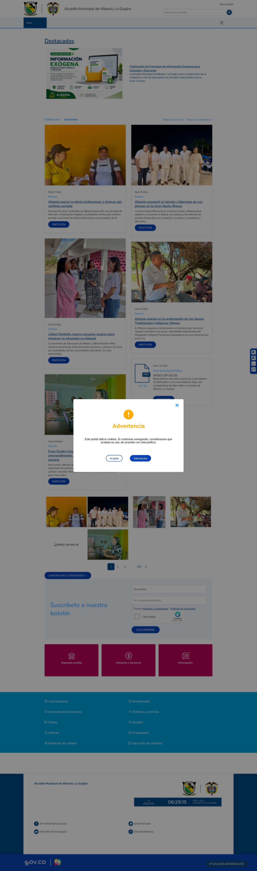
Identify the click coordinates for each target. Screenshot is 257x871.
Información (140, 458)
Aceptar (114, 458)
